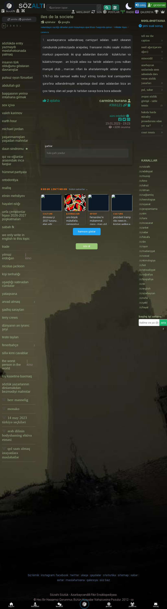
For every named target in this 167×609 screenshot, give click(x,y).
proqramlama (148, 209)
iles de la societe (57, 16)
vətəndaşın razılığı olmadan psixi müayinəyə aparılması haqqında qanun (76, 27)
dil (142, 284)
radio (130, 12)
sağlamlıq (146, 194)
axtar (60, 580)
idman (144, 190)
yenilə (14, 19)
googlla (65, 22)
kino (143, 180)
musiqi (144, 176)
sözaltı (144, 166)
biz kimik (34, 575)
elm (142, 213)
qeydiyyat (159, 5)
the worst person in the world (17, 364)
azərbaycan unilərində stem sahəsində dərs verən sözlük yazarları (152, 74)
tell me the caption (152, 38)
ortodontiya (10, 180)
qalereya (146, 12)
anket (143, 227)
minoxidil (152, 58)
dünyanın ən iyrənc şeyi (16, 327)
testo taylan (10, 337)
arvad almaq (18, 301)
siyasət (145, 204)
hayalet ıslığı (11, 204)
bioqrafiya (146, 279)
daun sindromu (15, 148)
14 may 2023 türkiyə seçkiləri (14, 420)
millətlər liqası (120, 27)
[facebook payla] (120, 119)
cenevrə (45, 32)
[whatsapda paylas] (128, 119)
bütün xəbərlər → (78, 189)
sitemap (123, 575)
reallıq (6, 188)
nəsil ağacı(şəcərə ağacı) (152, 49)
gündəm (26, 19)
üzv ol (86, 246)
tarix (143, 218)
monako (13, 409)
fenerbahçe (18, 345)
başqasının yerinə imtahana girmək (15, 95)
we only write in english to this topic (16, 236)
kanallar (149, 160)
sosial (144, 255)
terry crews (10, 317)
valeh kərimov (12, 113)
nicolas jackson (13, 266)
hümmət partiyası (14, 172)
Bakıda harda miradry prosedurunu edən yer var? (152, 119)
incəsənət (146, 223)
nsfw (143, 298)
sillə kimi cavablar (15, 353)
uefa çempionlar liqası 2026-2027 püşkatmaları (14, 215)
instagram (48, 575)
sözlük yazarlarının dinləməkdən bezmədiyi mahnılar (16, 387)
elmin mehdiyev (13, 196)
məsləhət (83, 12)
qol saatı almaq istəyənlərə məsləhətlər (16, 453)
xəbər (143, 232)
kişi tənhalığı (11, 274)
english (145, 288)
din (142, 241)
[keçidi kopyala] (129, 105)
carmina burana (113, 101)
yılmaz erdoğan (16, 256)
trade (5, 246)
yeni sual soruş (152, 26)
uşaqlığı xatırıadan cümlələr (15, 283)
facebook (62, 575)
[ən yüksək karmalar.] (163, 12)
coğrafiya (146, 274)
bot (142, 265)
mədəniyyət (147, 251)
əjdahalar (51, 22)
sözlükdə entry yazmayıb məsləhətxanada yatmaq (14, 49)
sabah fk (8, 227)
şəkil (143, 302)
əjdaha (53, 100)
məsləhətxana (153, 20)
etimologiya (147, 260)
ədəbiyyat (146, 171)
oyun (143, 246)
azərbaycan (147, 293)
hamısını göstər (87, 231)
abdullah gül (11, 85)
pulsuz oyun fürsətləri (17, 77)
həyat (143, 307)
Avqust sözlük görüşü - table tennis (152, 101)
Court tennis (152, 132)
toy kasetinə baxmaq (17, 376)
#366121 (116, 105)
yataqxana (9, 293)
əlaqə (84, 575)
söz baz (105, 580)
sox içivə (8, 105)
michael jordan (12, 129)
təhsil (143, 185)
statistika (109, 575)
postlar (114, 12)
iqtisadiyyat (147, 270)
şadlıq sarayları (13, 309)
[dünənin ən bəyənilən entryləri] (157, 12)
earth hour (9, 121)
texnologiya (147, 199)
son (99, 12)
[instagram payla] (125, 119)
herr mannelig (17, 400)
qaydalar (95, 575)
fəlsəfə (144, 237)
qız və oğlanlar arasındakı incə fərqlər (13, 160)
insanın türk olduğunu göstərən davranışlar (15, 66)
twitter (74, 575)
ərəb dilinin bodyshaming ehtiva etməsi (17, 435)
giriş (143, 5)
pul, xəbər (152, 89)
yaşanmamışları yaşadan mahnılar (15, 138)
